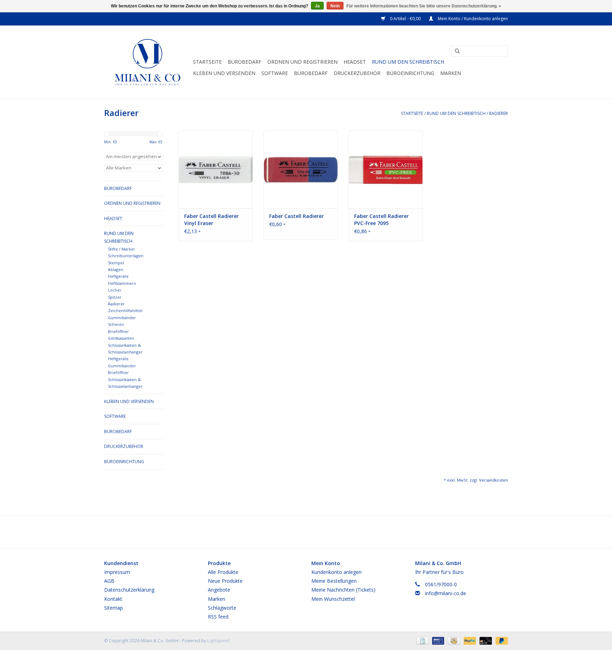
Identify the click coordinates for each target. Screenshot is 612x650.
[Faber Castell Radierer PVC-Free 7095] (385, 169)
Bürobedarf (244, 61)
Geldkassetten (121, 338)
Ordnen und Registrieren (302, 61)
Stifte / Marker (121, 249)
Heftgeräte (118, 358)
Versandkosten (493, 480)
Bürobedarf (311, 73)
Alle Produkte (223, 572)
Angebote (219, 589)
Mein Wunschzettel (333, 599)
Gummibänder (122, 365)
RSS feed (218, 616)
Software (274, 73)
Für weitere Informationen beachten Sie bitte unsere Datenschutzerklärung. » (423, 6)
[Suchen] (454, 51)
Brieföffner (118, 372)
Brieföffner (118, 331)
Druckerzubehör (357, 73)
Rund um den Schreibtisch (408, 61)
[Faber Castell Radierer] (301, 169)
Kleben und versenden (224, 73)
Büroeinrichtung (410, 73)
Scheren (116, 324)
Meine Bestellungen (334, 580)
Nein (335, 6)
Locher (114, 290)
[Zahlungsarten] (422, 640)
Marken (450, 73)
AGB (109, 580)
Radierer (498, 113)
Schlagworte (222, 607)
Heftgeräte (118, 276)
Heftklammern (122, 283)
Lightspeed (218, 641)
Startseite (207, 61)
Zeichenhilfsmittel (125, 310)
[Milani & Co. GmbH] (147, 62)
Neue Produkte (225, 580)
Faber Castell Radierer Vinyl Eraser (211, 219)
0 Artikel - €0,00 (405, 19)
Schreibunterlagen (125, 255)
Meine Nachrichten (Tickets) (343, 589)
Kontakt (113, 599)
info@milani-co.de (445, 593)
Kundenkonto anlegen (336, 572)
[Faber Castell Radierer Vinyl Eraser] (215, 169)
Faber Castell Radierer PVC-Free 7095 (381, 219)
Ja (317, 6)
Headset (355, 61)
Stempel (116, 262)
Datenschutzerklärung (129, 589)
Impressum (117, 572)
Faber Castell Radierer (296, 216)
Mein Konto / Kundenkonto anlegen (472, 19)
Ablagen (115, 269)
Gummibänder (122, 317)
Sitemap (113, 607)
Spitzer (114, 297)
